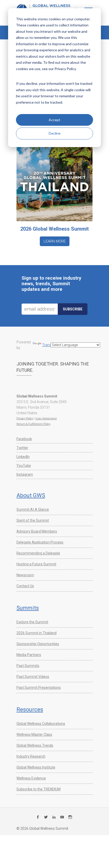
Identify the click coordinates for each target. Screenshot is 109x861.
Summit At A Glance (32, 509)
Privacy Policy (24, 418)
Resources (29, 709)
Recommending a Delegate (38, 553)
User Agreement (46, 418)
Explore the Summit (32, 622)
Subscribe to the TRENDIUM (38, 789)
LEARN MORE (55, 241)
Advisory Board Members (36, 531)
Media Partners (28, 655)
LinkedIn (23, 457)
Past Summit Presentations (38, 687)
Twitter (22, 448)
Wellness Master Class (34, 734)
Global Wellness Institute (35, 767)
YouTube (23, 466)
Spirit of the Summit (32, 520)
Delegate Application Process (39, 542)
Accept (54, 120)
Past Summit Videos (32, 677)
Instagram (24, 474)
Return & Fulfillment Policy (33, 424)
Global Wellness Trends (34, 745)
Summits (27, 608)
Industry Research (30, 756)
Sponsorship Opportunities (37, 644)
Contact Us (25, 586)
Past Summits (27, 666)
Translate (49, 345)
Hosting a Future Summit (36, 564)
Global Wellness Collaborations (40, 724)
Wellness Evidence (31, 778)
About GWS (30, 495)
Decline (55, 133)
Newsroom (25, 575)
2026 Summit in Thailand (36, 633)
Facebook (24, 439)
